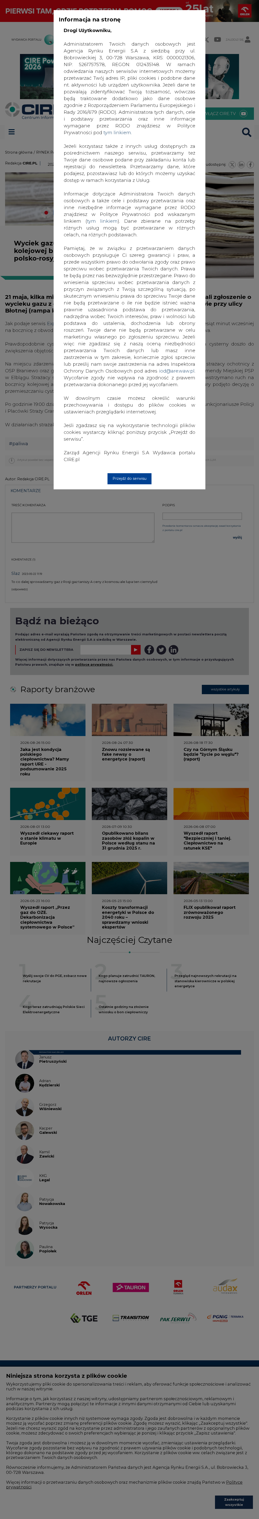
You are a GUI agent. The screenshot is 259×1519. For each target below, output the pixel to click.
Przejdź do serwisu (129, 478)
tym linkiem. (117, 132)
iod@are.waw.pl (177, 371)
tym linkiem (102, 221)
